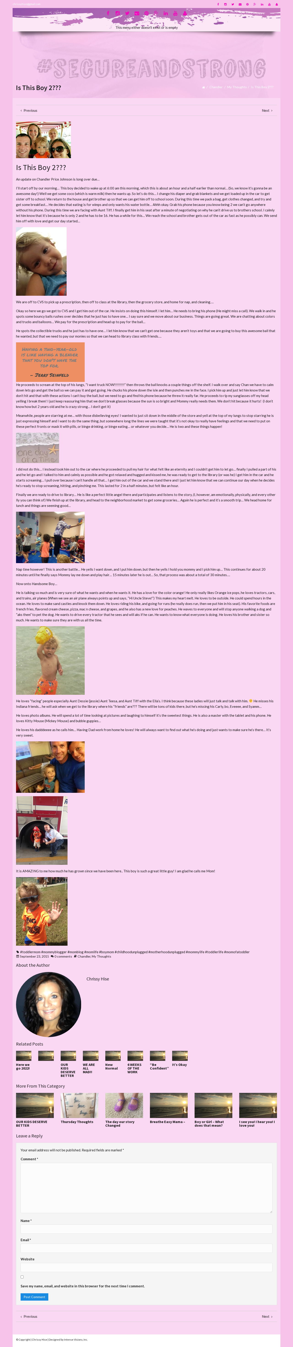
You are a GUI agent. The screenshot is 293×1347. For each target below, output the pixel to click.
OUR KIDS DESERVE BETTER (68, 1070)
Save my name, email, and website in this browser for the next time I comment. (83, 1286)
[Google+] (254, 4)
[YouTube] (269, 4)
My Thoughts (237, 87)
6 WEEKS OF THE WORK (134, 1068)
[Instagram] (225, 4)
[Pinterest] (247, 4)
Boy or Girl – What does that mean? (209, 1123)
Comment (29, 1159)
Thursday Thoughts (77, 1121)
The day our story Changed (119, 1123)
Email (26, 1240)
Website (28, 1259)
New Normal (111, 1066)
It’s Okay (179, 1064)
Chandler (215, 87)
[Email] (240, 4)
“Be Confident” (159, 1066)
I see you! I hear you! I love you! (257, 1123)
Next (266, 110)
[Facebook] (218, 4)
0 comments (63, 956)
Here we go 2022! (23, 1066)
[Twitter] (232, 4)
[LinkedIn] (262, 4)
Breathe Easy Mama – (167, 1121)
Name (26, 1221)
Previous (30, 110)
